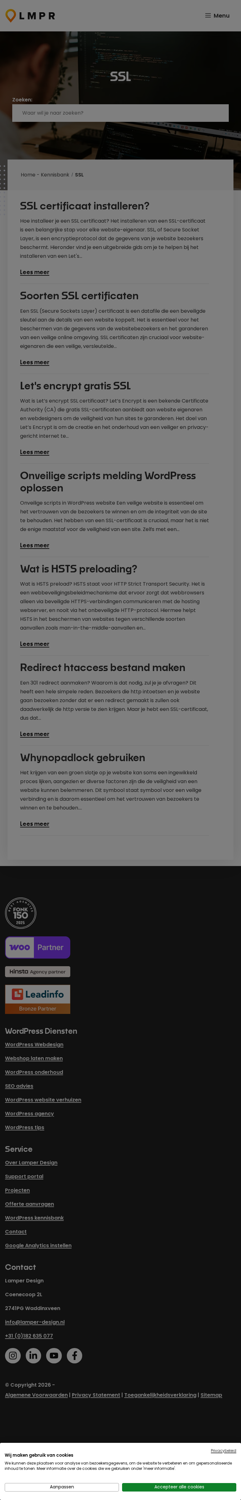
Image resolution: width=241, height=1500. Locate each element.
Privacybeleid (223, 1450)
